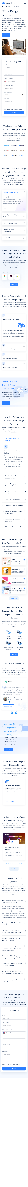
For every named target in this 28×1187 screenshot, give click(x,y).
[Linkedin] (23, 701)
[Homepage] (8, 3)
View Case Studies (10, 801)
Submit (14, 112)
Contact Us (6, 35)
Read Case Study (8, 706)
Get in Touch (8, 749)
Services (8, 6)
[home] (3, 6)
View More (14, 598)
